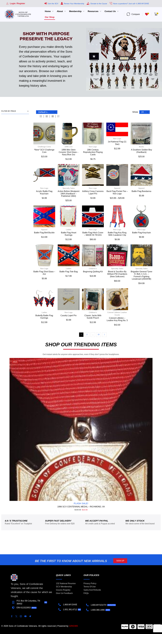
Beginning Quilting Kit (93, 272)
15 (98, 334)
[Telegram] (30, 616)
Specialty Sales (69, 188)
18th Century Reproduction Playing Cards (93, 152)
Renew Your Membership (74, 4)
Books (141, 147)
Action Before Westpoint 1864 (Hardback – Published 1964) (68, 193)
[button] (15, 3)
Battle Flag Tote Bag (68, 272)
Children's (93, 268)
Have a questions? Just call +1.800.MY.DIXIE (131, 4)
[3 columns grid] (46, 116)
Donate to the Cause (98, 4)
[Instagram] (21, 616)
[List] (58, 116)
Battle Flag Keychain (141, 233)
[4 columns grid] (52, 116)
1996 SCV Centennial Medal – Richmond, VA (81, 507)
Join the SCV (53, 4)
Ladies (68, 229)
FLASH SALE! (81, 503)
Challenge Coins (44, 147)
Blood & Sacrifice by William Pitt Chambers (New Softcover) (117, 274)
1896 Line (69, 147)
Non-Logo (93, 147)
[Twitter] (16, 616)
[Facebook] (12, 616)
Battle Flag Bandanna (141, 191)
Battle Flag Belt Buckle (44, 233)
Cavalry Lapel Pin (68, 315)
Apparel (117, 188)
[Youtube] (25, 616)
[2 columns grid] (40, 116)
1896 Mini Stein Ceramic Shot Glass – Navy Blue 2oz (68, 152)
